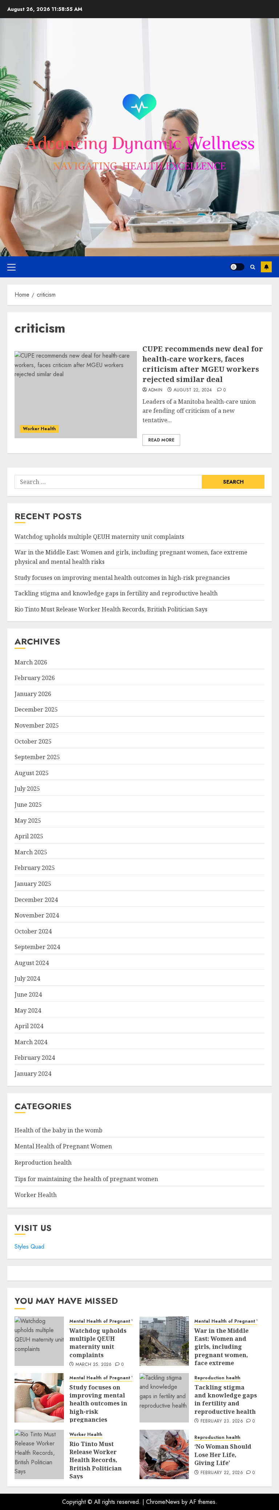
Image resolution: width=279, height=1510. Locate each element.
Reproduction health (43, 1163)
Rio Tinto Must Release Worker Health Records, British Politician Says (111, 609)
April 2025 (29, 836)
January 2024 (33, 1074)
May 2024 (28, 1010)
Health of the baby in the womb (58, 1130)
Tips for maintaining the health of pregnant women (86, 1179)
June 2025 (28, 805)
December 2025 (36, 709)
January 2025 (33, 884)
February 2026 (35, 678)
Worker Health (39, 429)
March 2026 (31, 662)
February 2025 (35, 868)
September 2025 (37, 757)
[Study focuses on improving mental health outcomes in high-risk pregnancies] (39, 1398)
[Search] (252, 267)
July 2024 (27, 978)
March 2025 (31, 852)
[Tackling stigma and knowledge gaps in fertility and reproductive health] (164, 1398)
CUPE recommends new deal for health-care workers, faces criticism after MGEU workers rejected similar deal (202, 364)
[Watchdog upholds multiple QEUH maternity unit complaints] (39, 1341)
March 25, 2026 (94, 1365)
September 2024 (37, 947)
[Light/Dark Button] (237, 266)
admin (155, 390)
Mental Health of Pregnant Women (63, 1146)
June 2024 (28, 994)
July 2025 (27, 789)
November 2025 (37, 725)
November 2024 (37, 915)
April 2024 (29, 1026)
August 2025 (32, 773)
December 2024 (36, 900)
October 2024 (33, 931)
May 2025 (28, 821)
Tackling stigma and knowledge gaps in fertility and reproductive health (116, 593)
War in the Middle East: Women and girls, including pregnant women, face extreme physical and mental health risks (225, 1355)
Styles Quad (29, 1246)
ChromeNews (163, 1502)
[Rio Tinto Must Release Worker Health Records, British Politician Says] (39, 1454)
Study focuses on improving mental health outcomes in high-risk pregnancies (122, 578)
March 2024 (31, 1042)
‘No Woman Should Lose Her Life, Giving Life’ (222, 1454)
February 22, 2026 (222, 1473)
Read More (161, 440)
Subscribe (266, 266)
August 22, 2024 (193, 390)
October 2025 (33, 741)
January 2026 (33, 694)
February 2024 (35, 1058)
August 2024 (32, 963)
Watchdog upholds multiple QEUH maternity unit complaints (99, 537)
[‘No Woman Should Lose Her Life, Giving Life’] (164, 1454)
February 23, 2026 (222, 1421)
